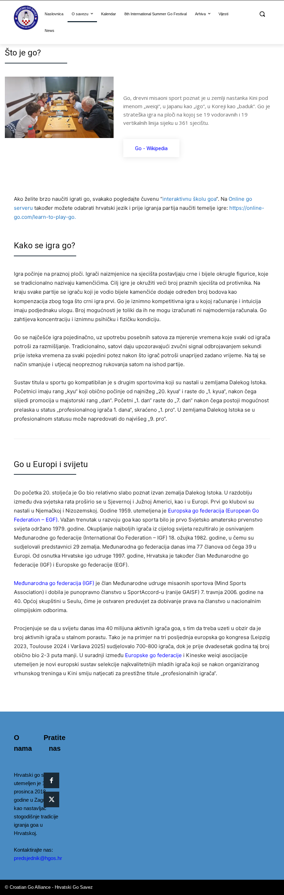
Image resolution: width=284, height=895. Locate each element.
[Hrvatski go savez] (26, 18)
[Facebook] (51, 780)
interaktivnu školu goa (189, 199)
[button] (262, 14)
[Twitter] (51, 799)
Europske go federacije (153, 655)
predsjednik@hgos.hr (38, 858)
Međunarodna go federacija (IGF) (54, 583)
